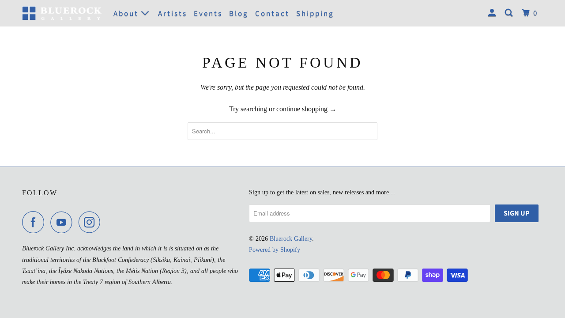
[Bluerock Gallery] (62, 13)
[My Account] (493, 13)
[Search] (510, 13)
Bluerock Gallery (291, 238)
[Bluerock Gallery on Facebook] (35, 222)
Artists (172, 13)
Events (208, 13)
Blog (239, 13)
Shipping (315, 13)
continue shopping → (306, 109)
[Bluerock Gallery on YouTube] (63, 222)
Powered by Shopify (274, 249)
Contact (272, 13)
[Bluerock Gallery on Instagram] (92, 222)
